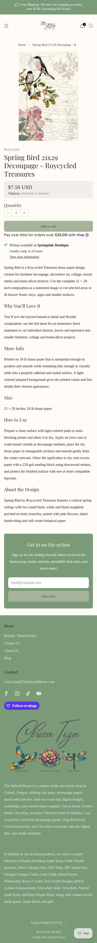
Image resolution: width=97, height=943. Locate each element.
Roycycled (11, 149)
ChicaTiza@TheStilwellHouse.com (29, 682)
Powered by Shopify (48, 932)
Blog (7, 658)
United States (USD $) (46, 922)
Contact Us (12, 643)
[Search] (90, 25)
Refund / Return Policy (20, 636)
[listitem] (48, 7)
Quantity (13, 205)
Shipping (13, 193)
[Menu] (6, 26)
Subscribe (48, 596)
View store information (24, 257)
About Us (11, 651)
